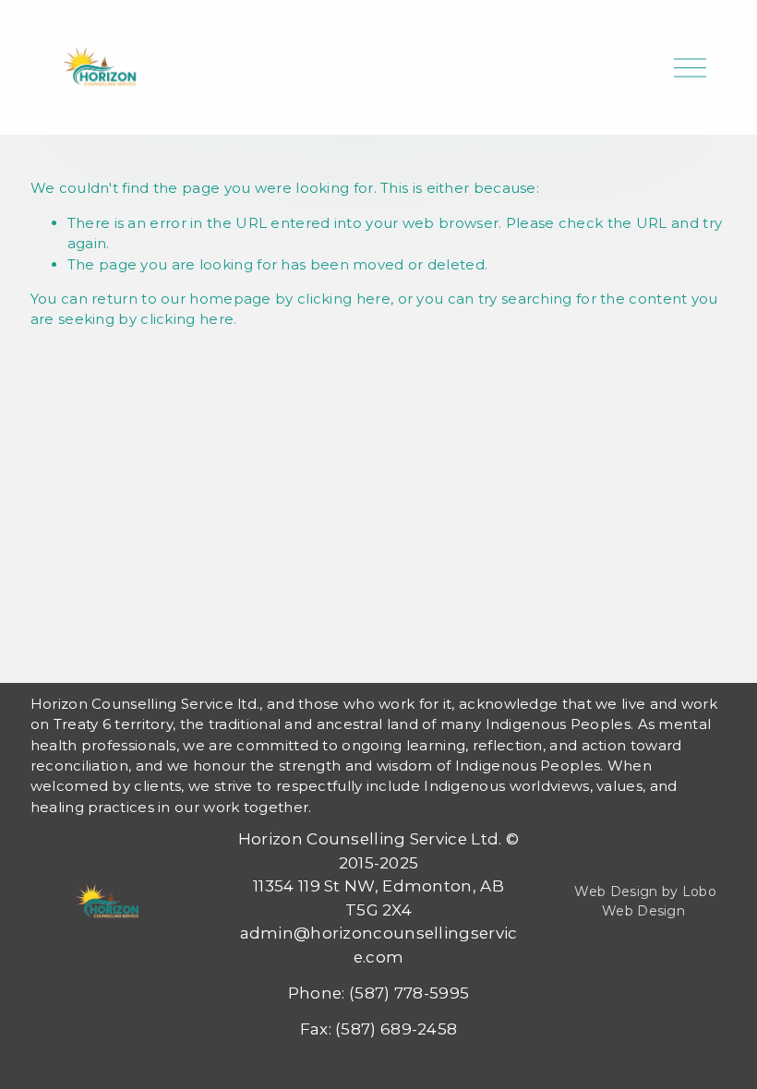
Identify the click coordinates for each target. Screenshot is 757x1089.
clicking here (344, 298)
